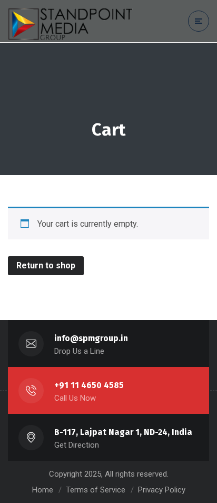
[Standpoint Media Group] (74, 21)
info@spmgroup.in (91, 338)
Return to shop (45, 265)
